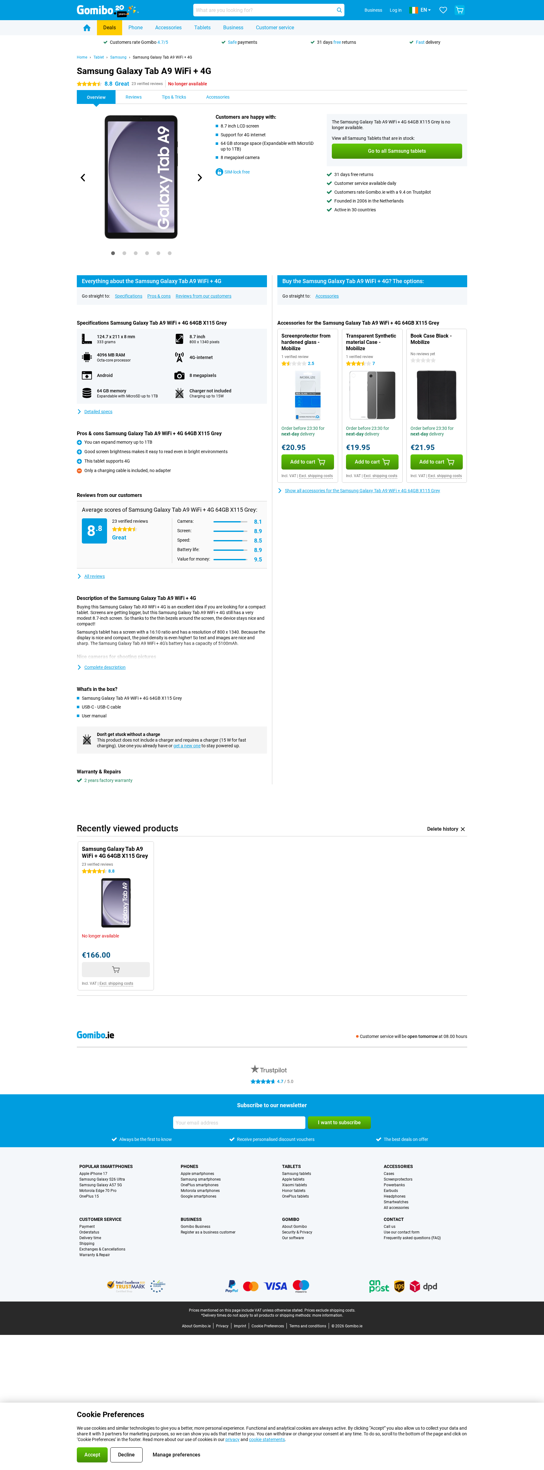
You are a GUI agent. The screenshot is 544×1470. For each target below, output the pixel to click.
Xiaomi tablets (294, 1185)
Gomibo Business (195, 1226)
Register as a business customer (208, 1232)
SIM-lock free (237, 171)
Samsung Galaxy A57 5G (100, 1185)
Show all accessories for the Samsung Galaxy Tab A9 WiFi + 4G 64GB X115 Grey (362, 490)
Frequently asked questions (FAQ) (412, 1238)
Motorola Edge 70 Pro (97, 1190)
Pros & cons (159, 296)
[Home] (87, 27)
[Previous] (83, 177)
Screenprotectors (398, 1179)
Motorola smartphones (200, 1190)
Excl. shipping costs (316, 476)
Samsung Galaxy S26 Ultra (102, 1179)
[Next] (199, 177)
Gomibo (290, 1219)
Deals (109, 28)
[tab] (113, 253)
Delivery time (90, 1238)
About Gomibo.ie (196, 1326)
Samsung (118, 57)
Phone (135, 28)
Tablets (202, 28)
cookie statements (267, 1439)
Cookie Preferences (268, 1326)
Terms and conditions (307, 1326)
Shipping (86, 1243)
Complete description (105, 667)
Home (82, 57)
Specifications (128, 296)
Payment (87, 1226)
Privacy (222, 1326)
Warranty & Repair (94, 1255)
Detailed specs (98, 411)
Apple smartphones (197, 1173)
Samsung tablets (296, 1173)
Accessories (168, 28)
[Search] (339, 10)
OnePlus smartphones (199, 1185)
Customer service (275, 28)
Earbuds (391, 1190)
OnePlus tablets (295, 1196)
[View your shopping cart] (459, 10)
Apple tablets (293, 1179)
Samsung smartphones (201, 1179)
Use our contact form (402, 1232)
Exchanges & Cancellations (102, 1249)
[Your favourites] (443, 10)
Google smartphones (198, 1196)
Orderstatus (89, 1232)
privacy (232, 1439)
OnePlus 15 (89, 1196)
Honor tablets (293, 1190)
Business (233, 28)
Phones (189, 1166)
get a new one (187, 745)
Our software (293, 1238)
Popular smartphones (106, 1166)
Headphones (394, 1196)
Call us (389, 1226)
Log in (396, 10)
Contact (394, 1219)
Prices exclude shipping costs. (329, 1310)
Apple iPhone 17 (93, 1173)
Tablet (99, 57)
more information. (327, 1315)
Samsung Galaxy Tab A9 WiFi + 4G (162, 57)
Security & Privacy (297, 1232)
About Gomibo (294, 1226)
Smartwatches (396, 1202)
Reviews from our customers (203, 296)
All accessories (396, 1207)
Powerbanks (394, 1185)
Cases (389, 1173)
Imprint (240, 1326)
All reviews (94, 576)
